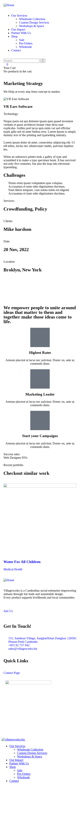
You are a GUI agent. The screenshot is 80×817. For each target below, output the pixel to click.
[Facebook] (19, 285)
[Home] (8, 5)
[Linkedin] (40, 285)
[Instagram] (29, 285)
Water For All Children (22, 562)
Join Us (8, 611)
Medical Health (12, 569)
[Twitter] (8, 285)
